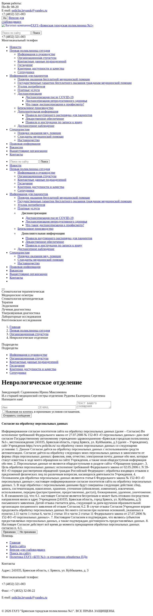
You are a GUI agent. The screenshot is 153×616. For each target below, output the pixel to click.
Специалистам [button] (19, 252)
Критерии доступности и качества (41, 68)
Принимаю (9, 531)
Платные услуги (29, 90)
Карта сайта (18, 546)
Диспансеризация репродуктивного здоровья (56, 100)
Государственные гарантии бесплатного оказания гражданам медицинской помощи (75, 83)
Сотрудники (26, 72)
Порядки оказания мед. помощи (39, 133)
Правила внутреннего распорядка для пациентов (59, 115)
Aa (4, 18)
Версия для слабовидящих (27, 549)
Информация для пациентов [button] (29, 194)
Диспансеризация (30, 93)
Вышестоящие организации (28, 151)
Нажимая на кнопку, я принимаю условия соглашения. (43, 411)
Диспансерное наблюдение (36, 125)
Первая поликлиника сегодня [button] (30, 169)
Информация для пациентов (29, 75)
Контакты (16, 154)
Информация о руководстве (36, 54)
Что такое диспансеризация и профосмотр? (55, 104)
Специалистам (19, 129)
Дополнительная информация (38, 111)
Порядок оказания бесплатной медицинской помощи (54, 79)
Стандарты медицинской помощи (41, 136)
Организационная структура (37, 57)
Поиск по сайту (20, 553)
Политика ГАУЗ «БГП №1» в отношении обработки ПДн (48, 557)
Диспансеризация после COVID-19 (50, 97)
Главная (15, 327)
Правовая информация (25, 143)
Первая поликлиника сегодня (30, 50)
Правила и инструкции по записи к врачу (54, 122)
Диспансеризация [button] (34, 213)
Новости (15, 47)
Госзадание (25, 65)
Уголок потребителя (31, 86)
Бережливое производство (35, 108)
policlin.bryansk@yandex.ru (29, 10)
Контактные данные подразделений (42, 61)
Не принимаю (28, 531)
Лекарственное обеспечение (45, 118)
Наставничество (29, 140)
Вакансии (16, 147)
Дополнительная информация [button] (43, 233)
